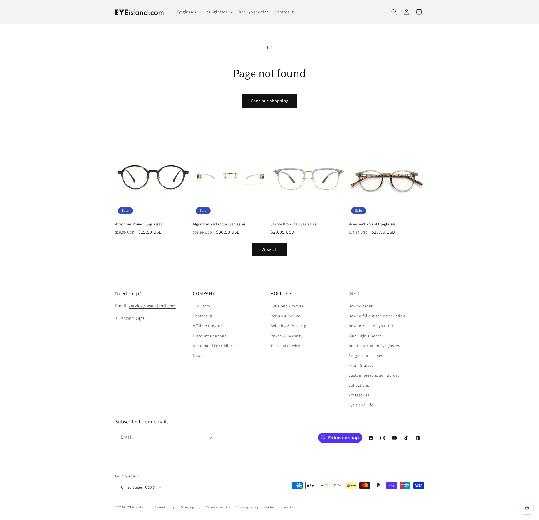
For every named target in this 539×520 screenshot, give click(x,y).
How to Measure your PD (370, 325)
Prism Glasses (361, 365)
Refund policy (165, 507)
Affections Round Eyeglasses (138, 224)
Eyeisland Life (360, 404)
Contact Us (203, 315)
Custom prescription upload (374, 375)
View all (270, 249)
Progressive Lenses (365, 355)
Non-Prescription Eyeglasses (374, 345)
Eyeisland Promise (287, 306)
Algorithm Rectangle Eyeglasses (219, 224)
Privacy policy (190, 507)
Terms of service (218, 507)
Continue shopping (270, 100)
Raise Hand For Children (215, 345)
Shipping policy (247, 507)
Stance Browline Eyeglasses (293, 224)
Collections (358, 385)
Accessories (358, 395)
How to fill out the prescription (376, 315)
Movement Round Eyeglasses (372, 224)
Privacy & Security (286, 335)
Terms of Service (285, 345)
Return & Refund (286, 315)
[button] (188, 12)
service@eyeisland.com (152, 306)
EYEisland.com (138, 507)
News (197, 355)
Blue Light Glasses (365, 335)
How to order (360, 306)
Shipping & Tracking (288, 325)
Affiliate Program (208, 325)
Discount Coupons (210, 335)
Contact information (279, 507)
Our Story (201, 306)
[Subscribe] (210, 437)
